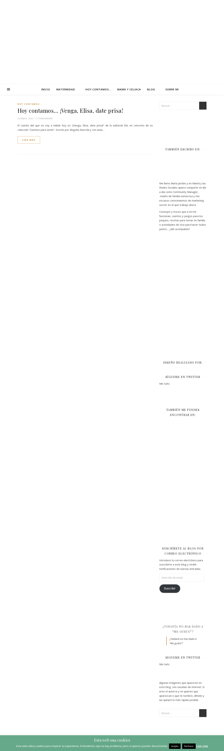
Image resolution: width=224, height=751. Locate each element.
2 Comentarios (44, 118)
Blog (151, 89)
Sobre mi (172, 89)
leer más (29, 139)
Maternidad (65, 89)
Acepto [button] (174, 746)
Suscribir (170, 588)
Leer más (202, 746)
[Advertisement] (182, 293)
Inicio (45, 89)
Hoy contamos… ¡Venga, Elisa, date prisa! (70, 110)
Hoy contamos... (30, 104)
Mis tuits (164, 383)
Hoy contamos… (98, 89)
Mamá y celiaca (129, 89)
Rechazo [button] (189, 746)
